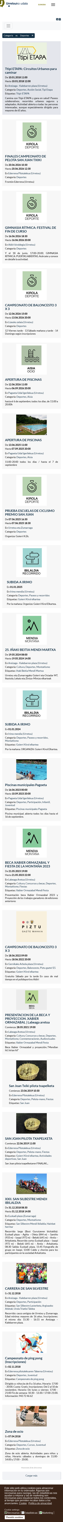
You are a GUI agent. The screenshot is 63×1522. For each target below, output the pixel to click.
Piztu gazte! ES (48, 967)
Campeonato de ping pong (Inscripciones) (23, 1360)
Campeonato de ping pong (30, 1379)
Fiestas (23, 886)
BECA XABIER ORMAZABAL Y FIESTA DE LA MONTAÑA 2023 (27, 864)
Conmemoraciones (29, 1038)
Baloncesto (33, 967)
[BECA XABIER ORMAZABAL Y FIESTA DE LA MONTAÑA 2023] (31, 842)
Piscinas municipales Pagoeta (26, 785)
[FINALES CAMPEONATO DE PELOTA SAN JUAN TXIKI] (31, 136)
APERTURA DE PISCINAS (23, 379)
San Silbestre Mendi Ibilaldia (31, 1223)
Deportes (21, 89)
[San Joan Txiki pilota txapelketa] (31, 1070)
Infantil (46, 802)
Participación (34, 802)
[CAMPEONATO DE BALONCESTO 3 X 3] (31, 284)
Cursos (31, 1444)
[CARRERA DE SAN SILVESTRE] (31, 1273)
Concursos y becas (35, 883)
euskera (42, 5)
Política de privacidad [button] (40, 1503)
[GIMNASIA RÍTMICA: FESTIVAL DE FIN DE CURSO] (31, 207)
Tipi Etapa (47, 89)
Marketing (47, 1513)
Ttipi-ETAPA (22, 93)
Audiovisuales (47, 1038)
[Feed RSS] (57, 19)
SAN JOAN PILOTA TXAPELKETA (28, 1138)
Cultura (21, 667)
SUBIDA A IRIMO (19, 582)
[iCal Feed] (60, 19)
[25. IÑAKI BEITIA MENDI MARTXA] (31, 629)
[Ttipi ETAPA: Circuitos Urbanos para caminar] (31, 53)
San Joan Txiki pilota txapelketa (31, 1086)
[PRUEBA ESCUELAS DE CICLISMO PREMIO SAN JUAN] (31, 490)
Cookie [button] (23, 1503)
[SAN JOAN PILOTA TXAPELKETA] (31, 1123)
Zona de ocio (14, 1431)
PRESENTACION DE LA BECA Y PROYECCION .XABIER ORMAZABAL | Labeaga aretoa (27, 1018)
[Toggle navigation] (8, 26)
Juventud (10, 805)
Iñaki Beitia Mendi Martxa (30, 670)
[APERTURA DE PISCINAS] (31, 359)
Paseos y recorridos (39, 595)
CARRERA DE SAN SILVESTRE (26, 1288)
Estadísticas (30, 1513)
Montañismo (43, 667)
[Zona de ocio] (31, 1416)
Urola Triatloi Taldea (24, 1308)
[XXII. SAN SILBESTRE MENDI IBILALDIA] (31, 1184)
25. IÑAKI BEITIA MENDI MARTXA (30, 650)
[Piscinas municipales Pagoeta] (31, 769)
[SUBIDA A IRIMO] (31, 561)
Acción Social (34, 89)
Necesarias (13, 1513)
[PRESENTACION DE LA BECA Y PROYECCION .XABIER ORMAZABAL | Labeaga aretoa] (31, 999)
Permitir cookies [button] (14, 1517)
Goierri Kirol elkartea (29, 599)
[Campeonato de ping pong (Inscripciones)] (31, 1343)
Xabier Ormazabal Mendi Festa (32, 890)
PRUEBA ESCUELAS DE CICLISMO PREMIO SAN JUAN (30, 512)
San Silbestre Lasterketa (28, 1305)
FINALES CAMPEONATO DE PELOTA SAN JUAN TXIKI (25, 158)
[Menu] (53, 4)
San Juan (25, 1103)
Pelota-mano (38, 1099)
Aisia (30, 396)
